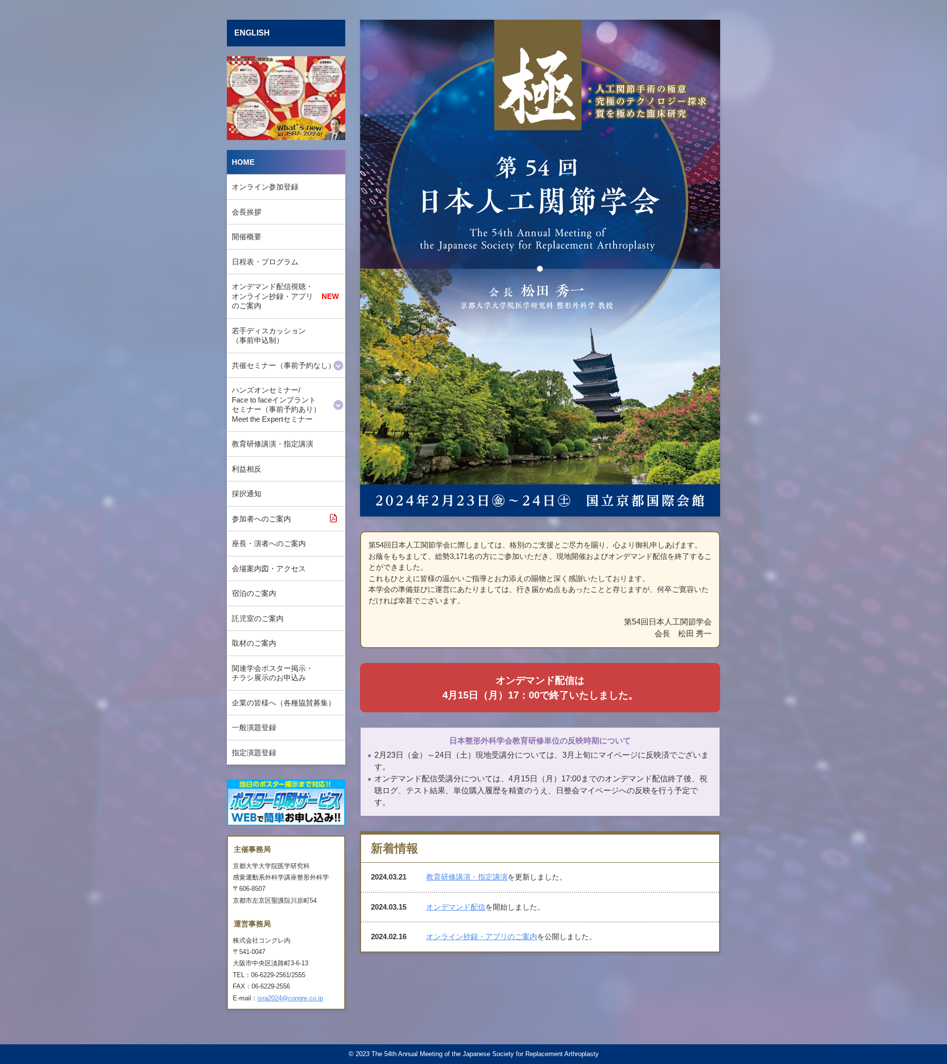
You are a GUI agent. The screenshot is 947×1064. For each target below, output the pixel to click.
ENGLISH (252, 33)
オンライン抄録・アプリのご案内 (481, 936)
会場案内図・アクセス (269, 568)
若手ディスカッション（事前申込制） (269, 336)
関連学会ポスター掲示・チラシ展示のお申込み (272, 673)
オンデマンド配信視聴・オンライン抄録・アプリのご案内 (272, 296)
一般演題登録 (254, 727)
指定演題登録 (254, 752)
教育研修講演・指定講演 (272, 444)
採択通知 (246, 493)
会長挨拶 (246, 212)
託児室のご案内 (258, 618)
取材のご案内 (254, 643)
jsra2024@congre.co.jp (290, 998)
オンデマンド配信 (455, 907)
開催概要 (246, 236)
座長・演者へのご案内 (269, 543)
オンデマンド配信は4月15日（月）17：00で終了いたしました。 (540, 687)
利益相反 (246, 469)
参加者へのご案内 (261, 518)
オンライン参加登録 (265, 187)
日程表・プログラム (265, 261)
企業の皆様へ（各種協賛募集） (283, 702)
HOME (243, 162)
